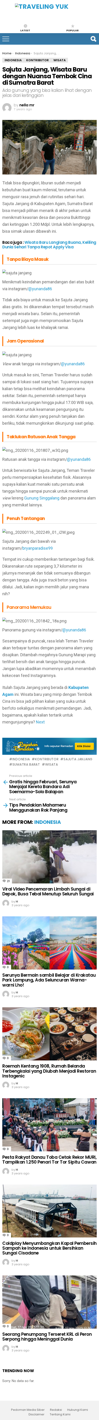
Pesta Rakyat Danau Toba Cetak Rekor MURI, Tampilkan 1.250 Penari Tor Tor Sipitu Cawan (49, 1159)
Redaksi (56, 1410)
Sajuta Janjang (78, 759)
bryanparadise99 (37, 548)
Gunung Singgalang (41, 498)
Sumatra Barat (26, 764)
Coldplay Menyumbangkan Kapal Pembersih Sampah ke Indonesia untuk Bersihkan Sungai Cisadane (49, 1248)
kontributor (46, 759)
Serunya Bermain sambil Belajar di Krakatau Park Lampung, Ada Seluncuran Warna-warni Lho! (49, 980)
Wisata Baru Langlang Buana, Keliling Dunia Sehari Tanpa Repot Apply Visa (49, 245)
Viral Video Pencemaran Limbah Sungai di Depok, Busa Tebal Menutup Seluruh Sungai (48, 891)
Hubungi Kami (77, 1410)
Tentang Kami (60, 1414)
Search (93, 39)
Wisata (51, 764)
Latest (25, 30)
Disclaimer (36, 1414)
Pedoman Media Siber (28, 1410)
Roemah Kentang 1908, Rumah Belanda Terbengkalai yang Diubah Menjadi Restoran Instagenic (49, 1071)
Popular (72, 30)
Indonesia (21, 759)
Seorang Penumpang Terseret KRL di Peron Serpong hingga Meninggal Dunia (47, 1336)
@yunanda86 (40, 288)
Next (40, 722)
